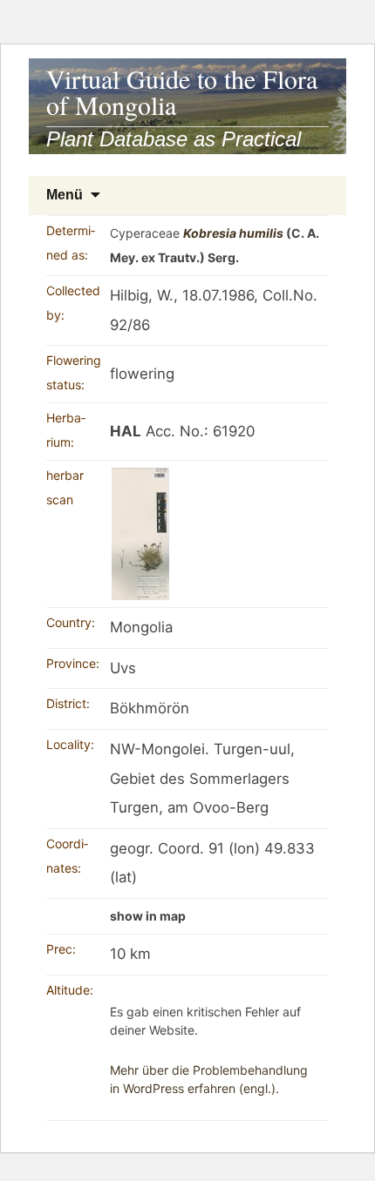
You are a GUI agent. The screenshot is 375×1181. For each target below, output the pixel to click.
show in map (148, 915)
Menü (64, 194)
